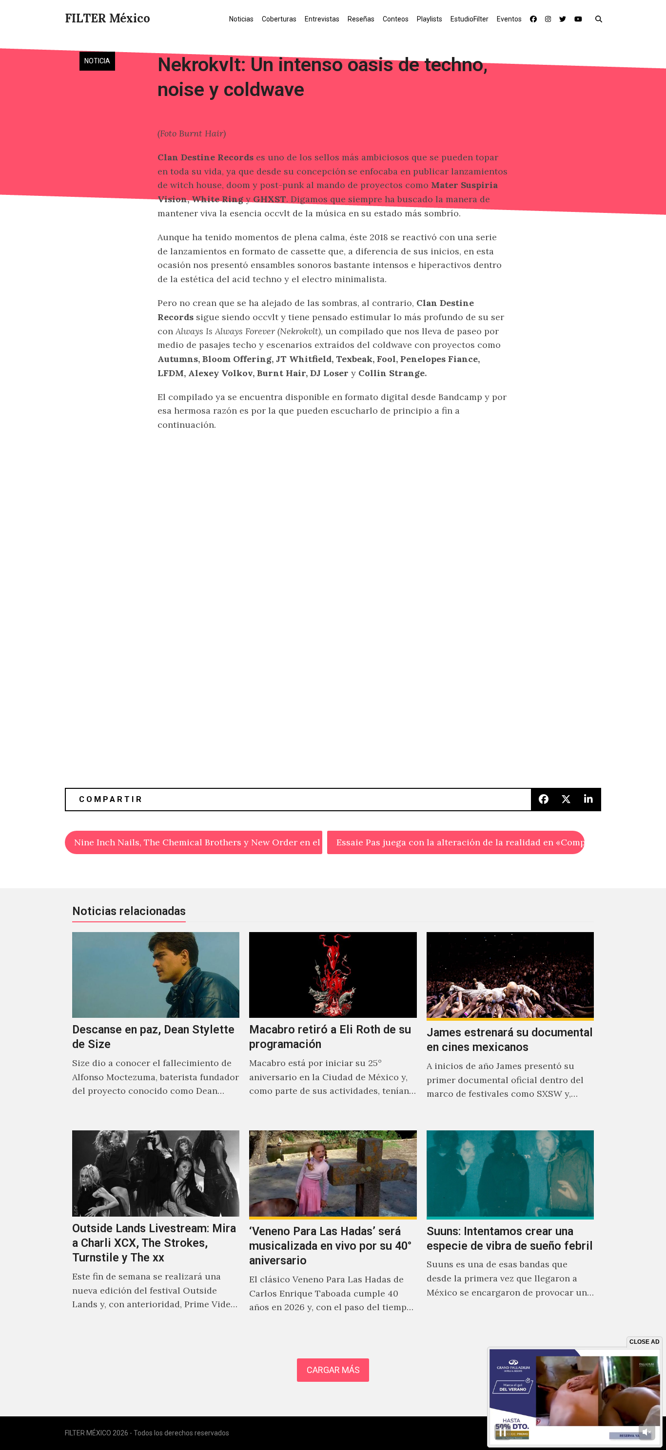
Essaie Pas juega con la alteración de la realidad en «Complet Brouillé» (460, 842)
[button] (600, 18)
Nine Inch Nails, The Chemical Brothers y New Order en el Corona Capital (198, 842)
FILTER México (107, 18)
